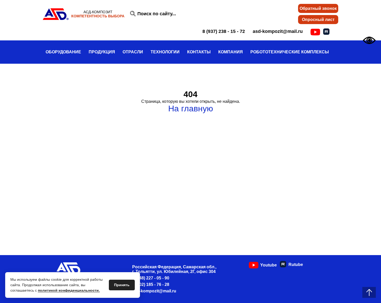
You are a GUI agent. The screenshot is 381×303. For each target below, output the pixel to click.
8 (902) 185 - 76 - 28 (150, 284)
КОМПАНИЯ (230, 52)
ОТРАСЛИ (133, 52)
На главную (190, 108)
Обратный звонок (318, 8)
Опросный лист (318, 19)
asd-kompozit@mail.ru (278, 31)
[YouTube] (315, 32)
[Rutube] (326, 31)
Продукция (102, 52)
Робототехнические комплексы (289, 52)
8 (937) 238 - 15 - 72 (223, 31)
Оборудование (63, 52)
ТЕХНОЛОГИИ (165, 52)
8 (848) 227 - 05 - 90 (150, 278)
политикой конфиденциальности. (69, 290)
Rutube (295, 264)
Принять (122, 285)
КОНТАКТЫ (199, 52)
